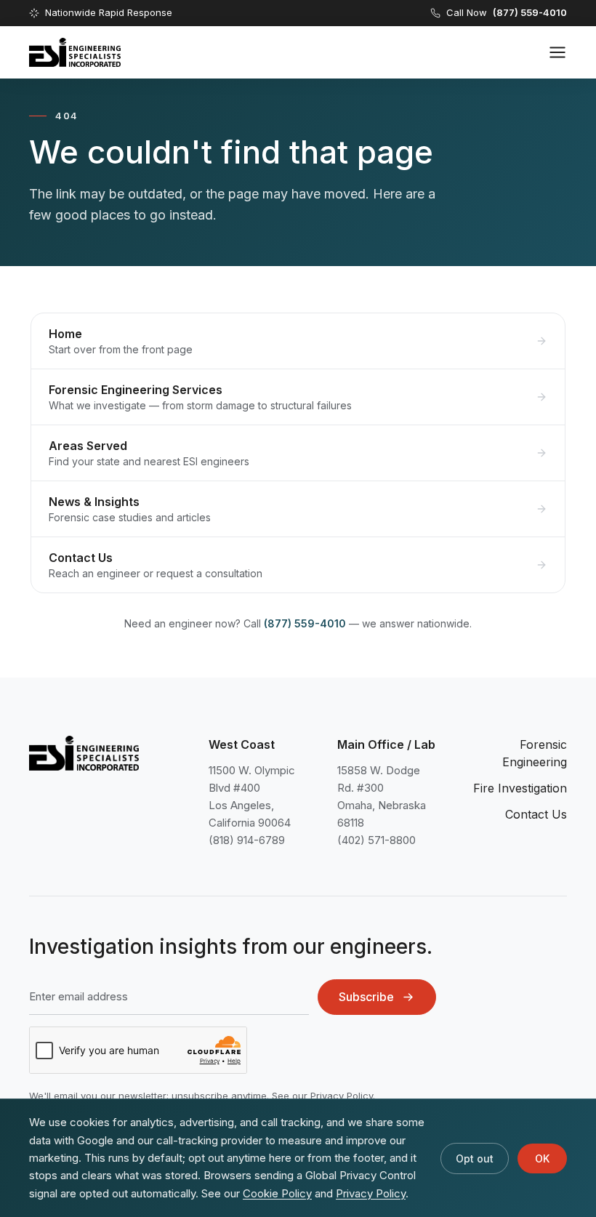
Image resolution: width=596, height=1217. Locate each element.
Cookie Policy (277, 1193)
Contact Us (536, 814)
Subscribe (366, 996)
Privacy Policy (341, 1095)
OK (542, 1158)
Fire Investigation (520, 788)
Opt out (475, 1158)
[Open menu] (557, 52)
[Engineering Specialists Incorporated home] (75, 52)
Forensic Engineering (534, 753)
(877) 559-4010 (305, 623)
